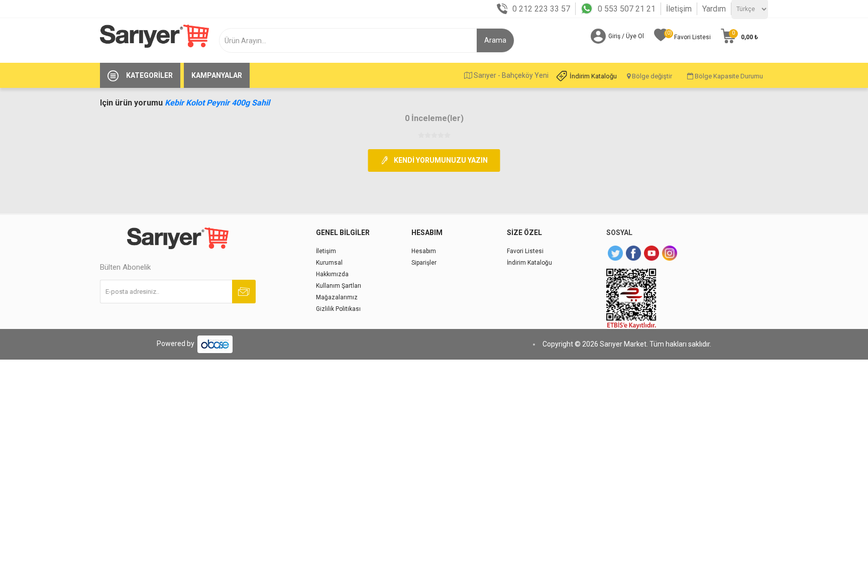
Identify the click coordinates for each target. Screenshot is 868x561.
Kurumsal (329, 262)
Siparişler (424, 262)
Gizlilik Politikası (338, 308)
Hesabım (423, 251)
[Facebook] (633, 253)
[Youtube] (651, 253)
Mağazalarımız (337, 297)
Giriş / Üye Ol (626, 36)
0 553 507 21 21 (627, 9)
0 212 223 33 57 (541, 9)
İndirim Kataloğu (593, 76)
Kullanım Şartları (338, 285)
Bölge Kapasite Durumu (728, 76)
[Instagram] (669, 253)
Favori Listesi (525, 251)
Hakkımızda (332, 274)
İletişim (679, 9)
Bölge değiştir (651, 76)
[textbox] (352, 40)
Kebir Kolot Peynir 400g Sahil (217, 102)
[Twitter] (615, 253)
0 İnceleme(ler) (434, 118)
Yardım (714, 9)
